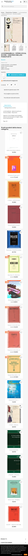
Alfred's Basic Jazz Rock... (14, 300)
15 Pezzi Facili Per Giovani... (14, 225)
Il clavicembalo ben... (14, 450)
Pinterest (15, 84)
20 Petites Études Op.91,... (14, 175)
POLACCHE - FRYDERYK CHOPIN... (14, 250)
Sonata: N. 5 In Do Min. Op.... (14, 325)
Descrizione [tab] (7, 105)
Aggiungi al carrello (16, 75)
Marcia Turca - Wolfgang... (14, 499)
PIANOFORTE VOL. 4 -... (14, 400)
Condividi (7, 84)
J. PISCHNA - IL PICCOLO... (14, 474)
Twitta (11, 84)
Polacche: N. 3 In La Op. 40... (14, 350)
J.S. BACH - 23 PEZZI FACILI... (14, 200)
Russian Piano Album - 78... (14, 375)
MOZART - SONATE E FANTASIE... (14, 524)
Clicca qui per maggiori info (17, 554)
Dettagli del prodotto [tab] (10, 108)
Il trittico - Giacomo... (14, 425)
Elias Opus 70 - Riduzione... (14, 275)
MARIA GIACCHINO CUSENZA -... (14, 150)
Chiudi (25, 554)
